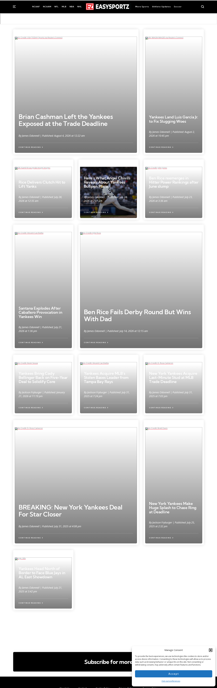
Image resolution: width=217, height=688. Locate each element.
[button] (210, 650)
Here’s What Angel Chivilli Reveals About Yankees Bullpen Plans (107, 182)
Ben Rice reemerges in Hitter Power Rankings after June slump (173, 182)
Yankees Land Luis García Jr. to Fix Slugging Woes (173, 119)
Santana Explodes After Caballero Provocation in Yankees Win (40, 312)
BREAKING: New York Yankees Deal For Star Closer (70, 510)
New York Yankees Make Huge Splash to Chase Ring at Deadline (172, 507)
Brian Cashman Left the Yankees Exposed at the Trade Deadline (66, 120)
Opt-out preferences (171, 681)
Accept (173, 673)
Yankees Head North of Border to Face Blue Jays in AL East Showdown (42, 572)
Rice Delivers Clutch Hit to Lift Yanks (42, 184)
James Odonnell (31, 135)
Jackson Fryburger (32, 392)
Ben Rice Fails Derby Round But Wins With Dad (137, 315)
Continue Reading (30, 147)
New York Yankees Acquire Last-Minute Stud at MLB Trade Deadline (173, 377)
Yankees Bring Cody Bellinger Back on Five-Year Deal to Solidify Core (43, 377)
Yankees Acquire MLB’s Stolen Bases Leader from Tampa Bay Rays (106, 377)
